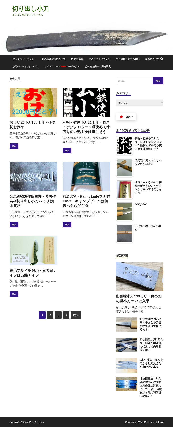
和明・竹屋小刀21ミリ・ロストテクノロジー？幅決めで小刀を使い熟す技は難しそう (86, 127)
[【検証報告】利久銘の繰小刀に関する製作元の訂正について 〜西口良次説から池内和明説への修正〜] (126, 378)
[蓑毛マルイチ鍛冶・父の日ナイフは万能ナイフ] (33, 250)
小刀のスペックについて (26, 66)
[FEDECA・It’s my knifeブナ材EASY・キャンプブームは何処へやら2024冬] (86, 176)
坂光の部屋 (77, 59)
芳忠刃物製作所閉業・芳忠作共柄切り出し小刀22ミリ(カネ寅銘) (33, 201)
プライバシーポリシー (24, 59)
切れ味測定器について (54, 59)
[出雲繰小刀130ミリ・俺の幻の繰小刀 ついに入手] (139, 263)
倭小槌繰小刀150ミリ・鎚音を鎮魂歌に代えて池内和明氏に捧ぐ (151, 344)
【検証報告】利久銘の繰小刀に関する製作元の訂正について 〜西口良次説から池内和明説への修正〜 (151, 387)
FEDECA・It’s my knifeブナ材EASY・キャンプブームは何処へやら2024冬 (86, 201)
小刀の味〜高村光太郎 (128, 59)
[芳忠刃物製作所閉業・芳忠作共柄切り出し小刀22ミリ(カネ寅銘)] (33, 176)
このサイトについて (99, 59)
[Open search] (161, 59)
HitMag (159, 421)
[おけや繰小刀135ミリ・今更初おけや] (33, 102)
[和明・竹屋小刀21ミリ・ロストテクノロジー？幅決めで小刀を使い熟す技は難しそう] (86, 102)
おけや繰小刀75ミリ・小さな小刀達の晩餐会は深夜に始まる (151, 324)
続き (13, 145)
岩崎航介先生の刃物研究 (98, 66)
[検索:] (139, 80)
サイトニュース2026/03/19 (61, 66)
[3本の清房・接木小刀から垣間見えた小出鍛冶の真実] (126, 360)
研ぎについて (152, 59)
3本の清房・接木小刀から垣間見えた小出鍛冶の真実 (151, 363)
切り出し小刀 (30, 8)
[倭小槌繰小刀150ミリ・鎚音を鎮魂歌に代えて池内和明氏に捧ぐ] (126, 339)
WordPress (144, 421)
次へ (76, 315)
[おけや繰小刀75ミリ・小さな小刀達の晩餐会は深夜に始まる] (126, 319)
